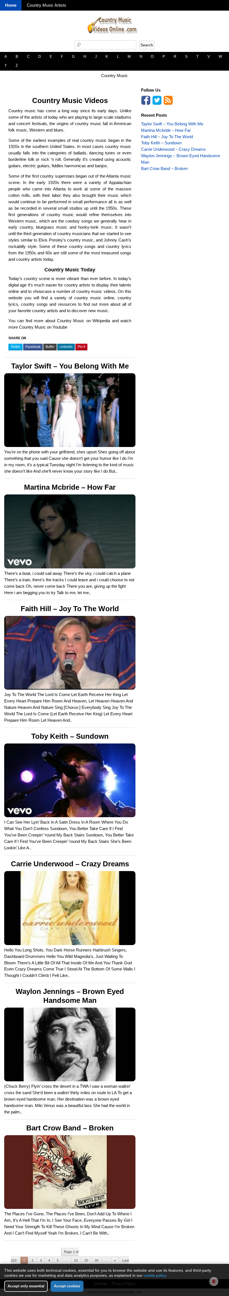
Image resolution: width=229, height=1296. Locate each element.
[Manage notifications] (213, 1281)
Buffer (50, 347)
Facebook (32, 347)
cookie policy (155, 1275)
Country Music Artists (46, 5)
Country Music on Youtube (43, 327)
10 (76, 1260)
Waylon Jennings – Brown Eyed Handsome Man (70, 995)
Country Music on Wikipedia (83, 320)
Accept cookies (67, 1286)
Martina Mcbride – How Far (70, 487)
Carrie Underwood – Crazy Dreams (70, 864)
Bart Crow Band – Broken (70, 1128)
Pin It (81, 347)
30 (97, 1260)
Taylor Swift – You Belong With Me (70, 366)
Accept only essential (26, 1286)
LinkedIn (66, 347)
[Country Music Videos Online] (114, 39)
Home (10, 5)
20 (86, 1260)
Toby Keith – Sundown (70, 736)
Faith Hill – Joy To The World (70, 608)
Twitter (15, 347)
